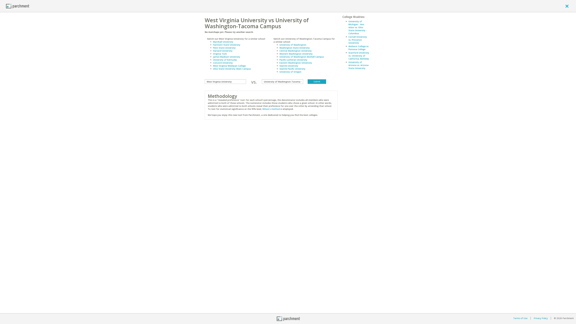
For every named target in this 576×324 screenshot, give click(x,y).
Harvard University (222, 50)
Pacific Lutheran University (293, 59)
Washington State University (294, 47)
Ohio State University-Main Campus (232, 68)
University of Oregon (290, 71)
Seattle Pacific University (292, 68)
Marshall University (223, 41)
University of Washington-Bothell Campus (301, 56)
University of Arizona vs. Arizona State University (358, 65)
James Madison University (226, 56)
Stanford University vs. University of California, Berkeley (358, 55)
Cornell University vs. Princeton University (357, 39)
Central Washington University (295, 50)
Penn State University (224, 47)
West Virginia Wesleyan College (229, 65)
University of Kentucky (225, 59)
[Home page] (18, 5)
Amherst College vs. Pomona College (358, 48)
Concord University (223, 62)
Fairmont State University (226, 44)
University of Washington (292, 44)
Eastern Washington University (295, 62)
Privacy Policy (541, 318)
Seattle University (288, 65)
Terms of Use (520, 318)
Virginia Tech (220, 53)
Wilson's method (271, 109)
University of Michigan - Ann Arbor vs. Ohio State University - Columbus (357, 27)
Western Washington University (296, 53)
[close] (567, 6)
